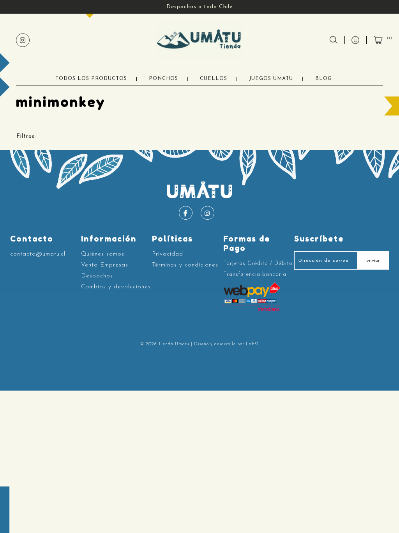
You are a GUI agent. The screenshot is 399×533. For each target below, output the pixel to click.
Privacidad (167, 254)
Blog (323, 78)
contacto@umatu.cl (37, 254)
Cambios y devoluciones (116, 287)
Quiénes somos (102, 254)
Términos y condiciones (185, 265)
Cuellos (213, 78)
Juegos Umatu (271, 78)
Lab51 (252, 344)
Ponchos (163, 78)
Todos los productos (91, 78)
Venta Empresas (104, 265)
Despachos (97, 276)
